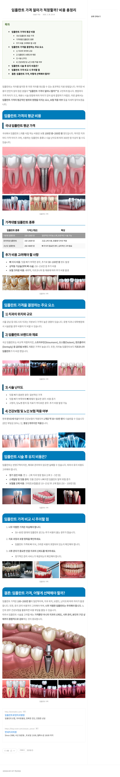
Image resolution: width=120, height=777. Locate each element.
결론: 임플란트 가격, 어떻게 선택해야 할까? (31, 73)
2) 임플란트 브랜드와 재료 (26, 54)
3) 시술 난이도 (21, 58)
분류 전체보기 (96, 16)
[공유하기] (11, 750)
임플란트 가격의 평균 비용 (23, 31)
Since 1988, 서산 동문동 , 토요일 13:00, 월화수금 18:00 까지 (29, 735)
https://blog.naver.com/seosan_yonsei (20, 729)
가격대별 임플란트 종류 (25, 39)
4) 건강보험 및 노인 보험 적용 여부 (29, 62)
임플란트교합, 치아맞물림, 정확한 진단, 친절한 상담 (25, 718)
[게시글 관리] (14, 750)
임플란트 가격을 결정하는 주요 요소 (27, 47)
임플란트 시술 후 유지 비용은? (25, 65)
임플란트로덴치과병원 (15, 715)
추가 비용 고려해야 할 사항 (26, 43)
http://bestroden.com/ (13, 712)
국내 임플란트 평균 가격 (25, 35)
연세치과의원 (11, 732)
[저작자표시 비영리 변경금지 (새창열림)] (30, 750)
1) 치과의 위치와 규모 (24, 51)
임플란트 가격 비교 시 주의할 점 (26, 69)
